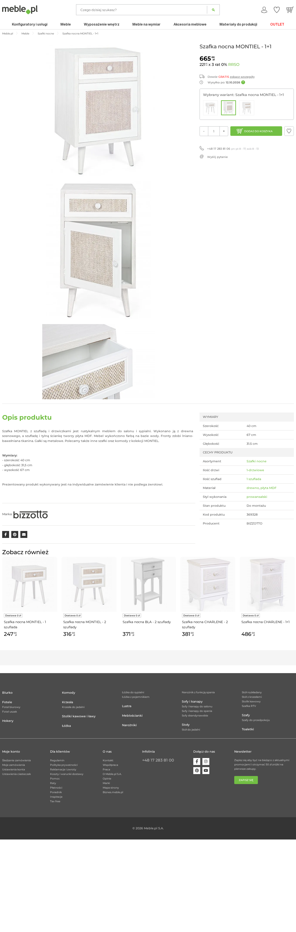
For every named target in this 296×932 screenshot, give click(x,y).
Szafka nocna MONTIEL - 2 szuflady (84, 624)
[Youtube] (205, 770)
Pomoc (55, 778)
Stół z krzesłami (252, 696)
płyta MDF (268, 488)
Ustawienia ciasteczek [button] (16, 774)
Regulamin (57, 760)
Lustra (126, 706)
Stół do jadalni (191, 729)
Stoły (186, 725)
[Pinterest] (196, 770)
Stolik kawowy (251, 701)
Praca (106, 769)
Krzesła (67, 702)
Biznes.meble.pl (113, 792)
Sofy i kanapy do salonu (197, 706)
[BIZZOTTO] (30, 514)
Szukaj (213, 10)
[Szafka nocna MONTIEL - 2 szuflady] (246, 107)
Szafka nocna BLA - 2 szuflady (147, 622)
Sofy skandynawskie (195, 715)
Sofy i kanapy (192, 701)
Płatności (56, 787)
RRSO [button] (233, 64)
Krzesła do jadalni (73, 707)
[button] (289, 131)
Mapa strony (111, 787)
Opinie (107, 778)
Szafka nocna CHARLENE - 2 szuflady (205, 624)
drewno (253, 488)
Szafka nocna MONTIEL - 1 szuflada (25, 624)
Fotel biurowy (11, 707)
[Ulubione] (277, 9)
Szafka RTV (249, 706)
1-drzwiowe (255, 470)
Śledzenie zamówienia (16, 760)
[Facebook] (196, 761)
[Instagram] (205, 761)
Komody (68, 693)
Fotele (7, 702)
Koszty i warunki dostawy (66, 774)
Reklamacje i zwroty (63, 769)
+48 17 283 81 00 (158, 760)
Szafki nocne (257, 461)
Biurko (7, 693)
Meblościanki (132, 716)
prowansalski (257, 497)
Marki (106, 783)
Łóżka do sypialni (133, 692)
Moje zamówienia (13, 764)
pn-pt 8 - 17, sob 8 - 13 (233, 148)
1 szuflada (254, 479)
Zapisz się (246, 780)
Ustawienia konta (13, 769)
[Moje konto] (264, 9)
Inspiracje (56, 796)
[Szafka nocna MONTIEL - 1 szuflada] (210, 107)
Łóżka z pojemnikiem (136, 696)
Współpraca (110, 764)
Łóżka (66, 726)
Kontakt (108, 760)
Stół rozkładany (252, 692)
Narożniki (129, 725)
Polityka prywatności (64, 764)
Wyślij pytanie (217, 157)
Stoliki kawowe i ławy (79, 716)
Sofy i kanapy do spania (197, 711)
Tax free (55, 801)
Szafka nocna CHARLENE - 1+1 (265, 622)
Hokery (7, 721)
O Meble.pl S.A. (112, 774)
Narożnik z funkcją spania (198, 692)
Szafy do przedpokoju (256, 720)
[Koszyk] (290, 9)
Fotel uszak (9, 711)
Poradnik (56, 792)
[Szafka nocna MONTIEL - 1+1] (228, 107)
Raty (53, 783)
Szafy (246, 715)
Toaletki (248, 729)
